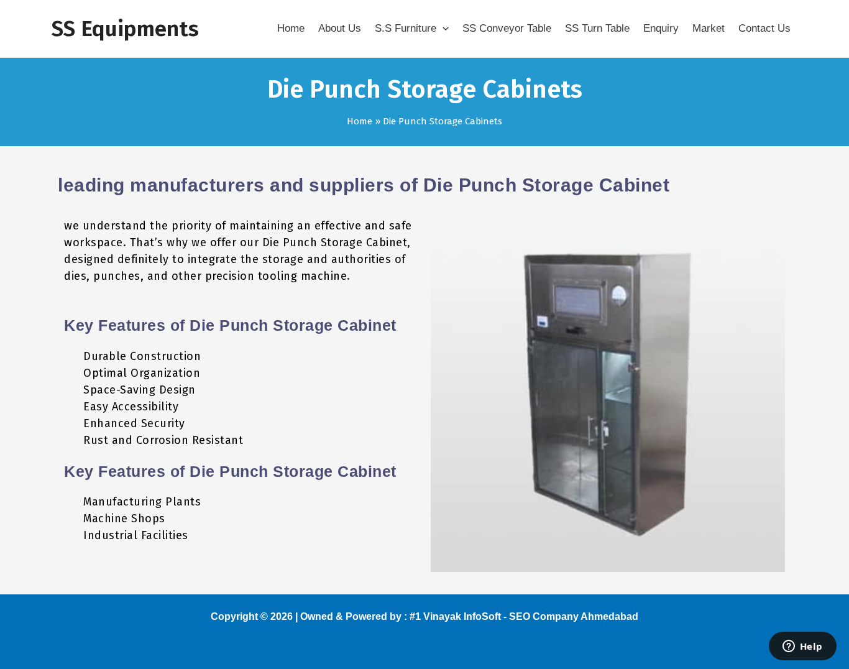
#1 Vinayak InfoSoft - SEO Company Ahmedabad (524, 616)
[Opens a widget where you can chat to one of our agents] (802, 647)
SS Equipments (125, 29)
